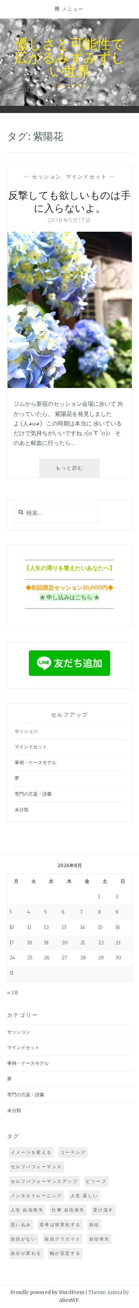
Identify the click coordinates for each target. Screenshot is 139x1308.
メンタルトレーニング (36, 1195)
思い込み (21, 1224)
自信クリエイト (63, 1238)
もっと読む (75, 471)
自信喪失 (99, 1238)
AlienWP (69, 1300)
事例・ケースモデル (35, 762)
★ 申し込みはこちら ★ (69, 597)
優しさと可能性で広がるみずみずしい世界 (69, 56)
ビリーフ (96, 1181)
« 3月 (13, 993)
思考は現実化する (60, 1224)
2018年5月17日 (70, 220)
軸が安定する (65, 1253)
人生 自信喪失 (27, 1210)
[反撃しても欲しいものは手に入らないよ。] (69, 385)
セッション (47, 176)
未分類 (22, 810)
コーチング (73, 1152)
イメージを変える (31, 1152)
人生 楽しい (84, 1195)
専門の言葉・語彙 (33, 794)
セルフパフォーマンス (36, 1166)
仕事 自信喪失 (68, 1210)
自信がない (24, 1238)
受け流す (103, 1210)
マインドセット (86, 176)
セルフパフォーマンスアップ (44, 1181)
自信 (94, 1224)
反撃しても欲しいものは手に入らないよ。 (69, 201)
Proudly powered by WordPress (47, 1292)
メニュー (73, 9)
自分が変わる (26, 1253)
